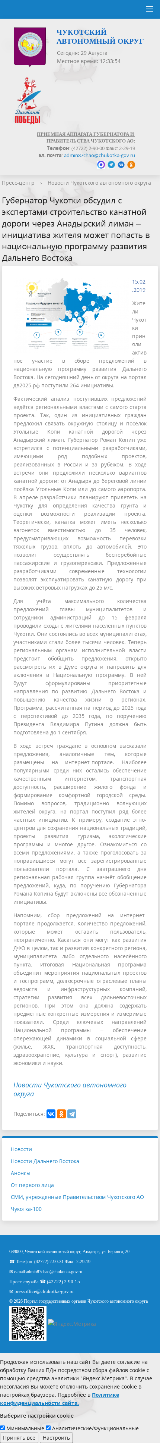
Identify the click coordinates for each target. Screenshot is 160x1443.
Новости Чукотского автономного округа (99, 182)
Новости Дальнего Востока (45, 1161)
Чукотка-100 (26, 1208)
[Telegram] (71, 1113)
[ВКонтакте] (51, 1113)
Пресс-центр (18, 182)
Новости (21, 1149)
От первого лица (32, 1185)
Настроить (56, 1437)
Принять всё (19, 1437)
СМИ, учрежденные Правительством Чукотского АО (77, 1196)
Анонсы (21, 1173)
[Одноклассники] (61, 1113)
